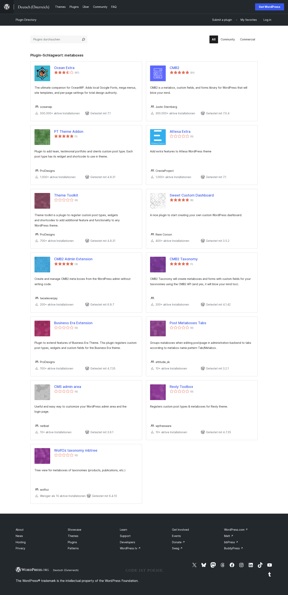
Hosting (21, 542)
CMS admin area (67, 387)
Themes (73, 536)
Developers (127, 542)
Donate (178, 542)
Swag (177, 548)
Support (125, 536)
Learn (123, 529)
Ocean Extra (64, 68)
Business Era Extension (73, 323)
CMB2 (174, 68)
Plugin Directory (26, 19)
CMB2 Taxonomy (184, 259)
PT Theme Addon (68, 131)
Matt (228, 536)
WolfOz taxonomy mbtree (75, 450)
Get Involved (180, 529)
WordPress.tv (130, 548)
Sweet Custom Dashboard (192, 195)
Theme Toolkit (66, 195)
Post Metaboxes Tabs (188, 323)
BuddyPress (233, 548)
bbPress (231, 542)
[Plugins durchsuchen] (83, 39)
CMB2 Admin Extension (73, 259)
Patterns (73, 548)
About (20, 529)
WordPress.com (236, 529)
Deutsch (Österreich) (66, 570)
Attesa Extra (180, 131)
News (19, 536)
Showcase (74, 529)
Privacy (20, 548)
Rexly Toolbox (181, 387)
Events (176, 536)
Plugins (72, 542)
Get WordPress (269, 6)
